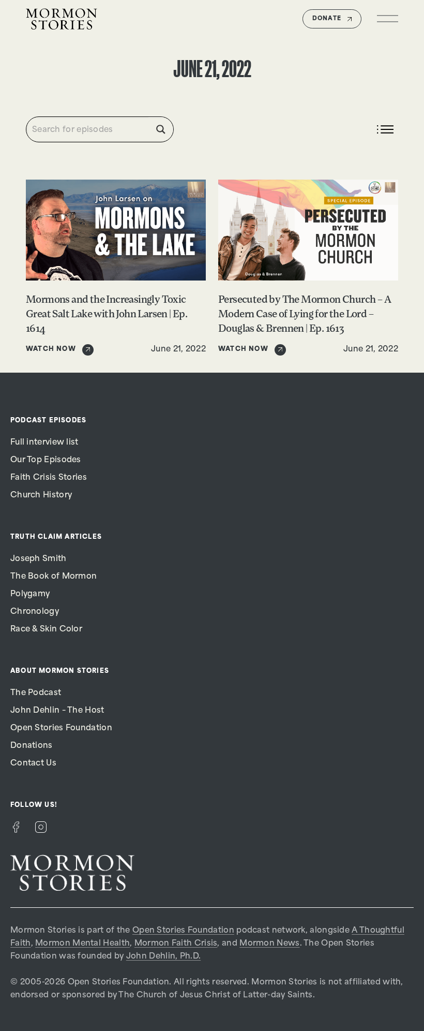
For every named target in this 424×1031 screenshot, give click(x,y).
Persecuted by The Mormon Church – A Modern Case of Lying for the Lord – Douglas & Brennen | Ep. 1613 (304, 314)
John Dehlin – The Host (57, 711)
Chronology (34, 612)
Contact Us (33, 764)
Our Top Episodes (45, 460)
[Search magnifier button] (160, 129)
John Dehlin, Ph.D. (163, 957)
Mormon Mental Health (82, 944)
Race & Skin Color (46, 630)
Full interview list (44, 443)
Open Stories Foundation (61, 728)
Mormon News (269, 944)
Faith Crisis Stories (48, 478)
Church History (41, 495)
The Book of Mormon (53, 577)
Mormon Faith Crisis (176, 944)
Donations (31, 746)
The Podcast (35, 693)
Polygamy (30, 594)
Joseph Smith (38, 559)
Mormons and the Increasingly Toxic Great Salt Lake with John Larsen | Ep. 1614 (106, 314)
